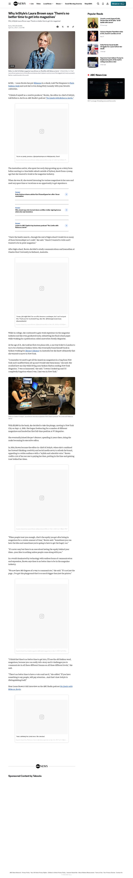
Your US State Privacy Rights (39, 872)
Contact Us (119, 872)
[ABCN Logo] (20, 3)
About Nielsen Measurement (86, 872)
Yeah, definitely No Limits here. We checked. (30, 736)
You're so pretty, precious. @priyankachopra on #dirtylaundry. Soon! (38, 156)
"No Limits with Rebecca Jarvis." (60, 98)
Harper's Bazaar (32, 350)
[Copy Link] (73, 27)
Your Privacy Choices (109, 872)
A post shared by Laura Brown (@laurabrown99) (31, 529)
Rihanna (37, 83)
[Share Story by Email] (68, 27)
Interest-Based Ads (72, 872)
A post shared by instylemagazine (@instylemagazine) (33, 651)
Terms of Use (99, 872)
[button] (9, 4)
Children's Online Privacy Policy (57, 872)
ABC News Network (15, 872)
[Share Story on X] (63, 27)
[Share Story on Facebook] (58, 27)
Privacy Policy (26, 872)
